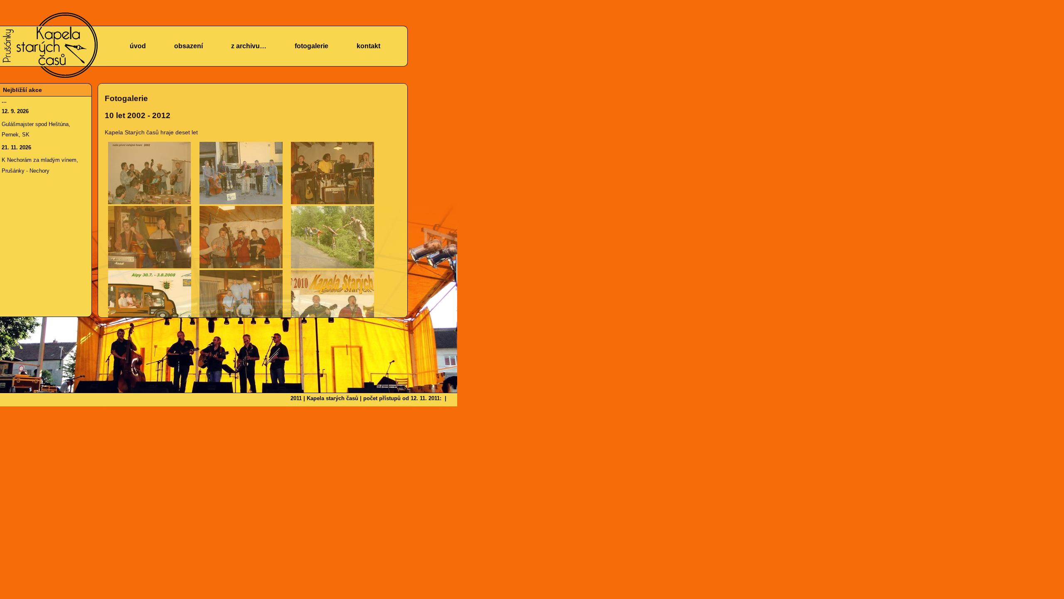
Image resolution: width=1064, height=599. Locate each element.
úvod (138, 46)
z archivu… (248, 46)
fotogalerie (311, 46)
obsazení (188, 46)
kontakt (368, 46)
